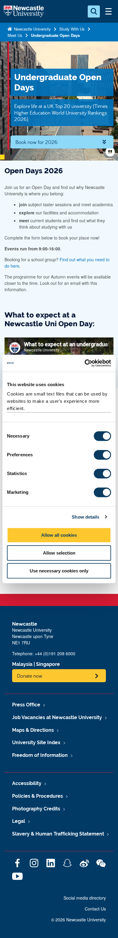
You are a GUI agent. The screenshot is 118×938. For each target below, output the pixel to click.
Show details (85, 516)
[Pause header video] (110, 152)
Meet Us (15, 35)
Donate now (29, 675)
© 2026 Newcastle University (78, 920)
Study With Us (72, 29)
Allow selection (59, 552)
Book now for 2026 (36, 141)
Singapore (48, 664)
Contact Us (95, 909)
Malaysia (22, 664)
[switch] (102, 455)
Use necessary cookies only (59, 570)
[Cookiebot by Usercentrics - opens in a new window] (85, 363)
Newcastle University (32, 29)
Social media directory (85, 898)
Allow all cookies (59, 535)
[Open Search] (94, 11)
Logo (24, 11)
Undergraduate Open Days (55, 35)
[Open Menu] (108, 11)
